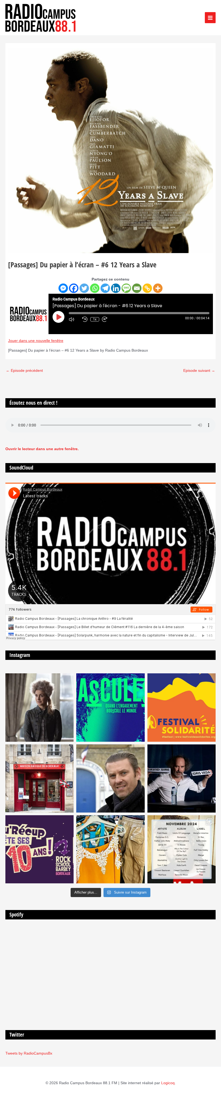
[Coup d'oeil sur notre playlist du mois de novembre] (181, 849)
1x (94, 319)
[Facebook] (73, 288)
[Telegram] (105, 288)
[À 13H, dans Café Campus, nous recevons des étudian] (110, 849)
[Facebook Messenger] (63, 288)
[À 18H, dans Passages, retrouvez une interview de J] (39, 707)
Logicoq (168, 1083)
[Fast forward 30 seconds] (107, 319)
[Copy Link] (147, 288)
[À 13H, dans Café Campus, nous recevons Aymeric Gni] (39, 778)
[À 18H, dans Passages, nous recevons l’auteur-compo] (181, 778)
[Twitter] (84, 288)
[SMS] (126, 288)
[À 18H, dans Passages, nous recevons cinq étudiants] (181, 707)
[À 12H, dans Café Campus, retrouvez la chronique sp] (110, 778)
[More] (158, 288)
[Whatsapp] (94, 288)
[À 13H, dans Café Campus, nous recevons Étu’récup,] (39, 849)
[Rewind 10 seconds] (85, 319)
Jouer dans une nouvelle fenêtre (35, 341)
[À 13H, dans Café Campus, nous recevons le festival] (110, 707)
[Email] (136, 288)
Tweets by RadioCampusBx (28, 1053)
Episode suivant (199, 371)
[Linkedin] (115, 288)
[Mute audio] (74, 319)
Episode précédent (24, 371)
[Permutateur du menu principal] (210, 17)
